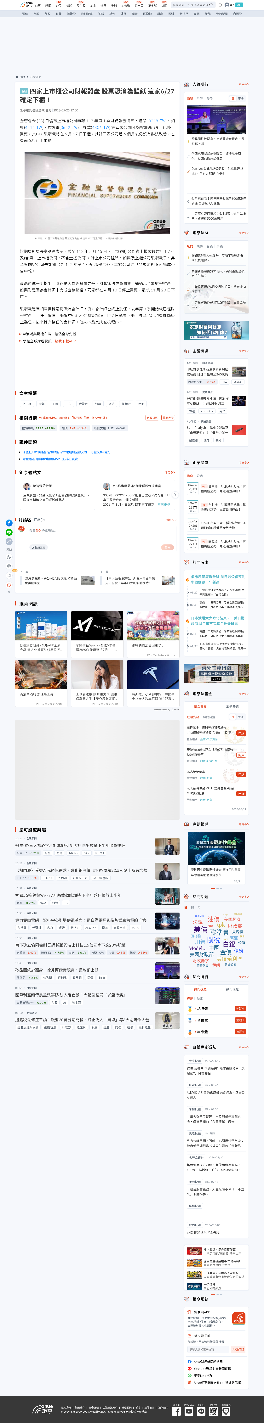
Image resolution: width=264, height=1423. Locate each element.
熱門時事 (87, 14)
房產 (160, 14)
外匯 (103, 5)
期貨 (135, 14)
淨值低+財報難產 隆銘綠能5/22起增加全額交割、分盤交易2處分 (67, 452)
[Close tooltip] (41, 584)
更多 (241, 98)
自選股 (237, 14)
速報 (101, 14)
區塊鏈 (147, 14)
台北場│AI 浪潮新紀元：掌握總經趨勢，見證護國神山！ (223, 507)
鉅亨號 (152, 5)
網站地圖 (149, 1407)
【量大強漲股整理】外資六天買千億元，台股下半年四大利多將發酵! (130, 580)
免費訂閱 (238, 1349)
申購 (241, 733)
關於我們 (66, 1407)
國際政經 (207, 363)
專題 (196, 14)
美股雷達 (207, 392)
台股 (59, 5)
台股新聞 (35, 77)
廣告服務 (94, 1407)
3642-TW (69, 127)
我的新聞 (222, 14)
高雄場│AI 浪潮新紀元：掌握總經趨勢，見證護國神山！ (223, 543)
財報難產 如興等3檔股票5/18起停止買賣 (50, 459)
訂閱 (164, 5)
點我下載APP (65, 340)
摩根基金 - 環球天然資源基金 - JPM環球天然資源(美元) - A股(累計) (209, 730)
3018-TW (157, 120)
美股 (69, 5)
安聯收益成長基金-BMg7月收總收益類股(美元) (210, 752)
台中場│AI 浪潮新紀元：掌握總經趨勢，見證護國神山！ (223, 488)
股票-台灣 (206, 778)
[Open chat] (9, 585)
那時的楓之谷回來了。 (148, 645)
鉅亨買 (139, 5)
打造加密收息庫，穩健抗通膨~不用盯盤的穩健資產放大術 (223, 525)
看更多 (169, 472)
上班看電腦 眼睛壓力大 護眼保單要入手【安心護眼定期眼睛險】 (97, 696)
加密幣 (125, 5)
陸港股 (81, 5)
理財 (171, 14)
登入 (232, 5)
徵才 (138, 1407)
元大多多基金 (196, 771)
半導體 (202, 1031)
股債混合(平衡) (209, 761)
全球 (114, 5)
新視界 (184, 14)
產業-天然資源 (209, 739)
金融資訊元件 (110, 1407)
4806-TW (100, 127)
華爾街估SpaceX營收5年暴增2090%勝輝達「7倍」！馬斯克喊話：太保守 (97, 647)
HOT (204, 486)
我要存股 (168, 417)
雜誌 (208, 14)
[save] (9, 575)
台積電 (202, 1020)
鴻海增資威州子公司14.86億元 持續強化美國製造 (51, 580)
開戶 (241, 755)
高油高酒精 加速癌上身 (37, 694)
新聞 (48, 5)
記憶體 (202, 1008)
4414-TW (33, 127)
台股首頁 (152, 417)
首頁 (38, 5)
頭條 (25, 14)
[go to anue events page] (220, 5)
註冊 (239, 5)
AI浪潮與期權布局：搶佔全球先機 (49, 333)
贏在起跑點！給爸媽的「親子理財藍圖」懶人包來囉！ (75, 417)
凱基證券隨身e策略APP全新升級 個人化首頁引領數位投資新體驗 (40, 647)
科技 (59, 14)
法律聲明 (163, 1407)
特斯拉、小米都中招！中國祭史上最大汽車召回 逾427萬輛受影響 (153, 696)
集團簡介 (80, 1407)
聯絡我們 (127, 1407)
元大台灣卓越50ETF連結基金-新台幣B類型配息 (210, 790)
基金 (93, 5)
